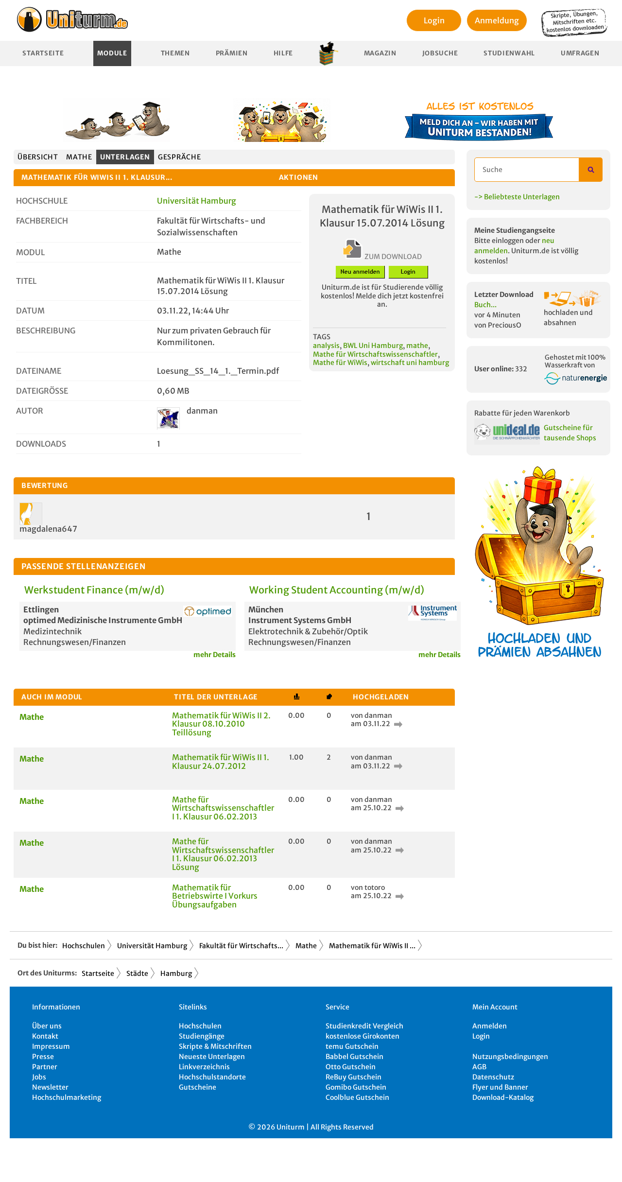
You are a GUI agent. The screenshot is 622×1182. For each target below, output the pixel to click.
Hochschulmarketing (66, 1097)
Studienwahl (509, 53)
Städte (137, 973)
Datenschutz (493, 1077)
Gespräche (179, 157)
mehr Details (214, 654)
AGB (479, 1066)
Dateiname (38, 371)
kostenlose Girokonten (362, 1036)
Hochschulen (83, 945)
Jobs (39, 1077)
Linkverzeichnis (204, 1066)
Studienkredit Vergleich (364, 1026)
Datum (30, 310)
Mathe (79, 157)
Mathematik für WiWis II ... (372, 945)
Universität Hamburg (196, 201)
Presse (43, 1056)
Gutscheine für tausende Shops (570, 432)
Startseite (43, 53)
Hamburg (176, 973)
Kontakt (45, 1036)
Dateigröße (42, 391)
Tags (321, 336)
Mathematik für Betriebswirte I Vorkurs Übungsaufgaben (215, 896)
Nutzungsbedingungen (510, 1056)
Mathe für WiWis (340, 362)
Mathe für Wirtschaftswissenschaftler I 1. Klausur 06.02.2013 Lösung (223, 854)
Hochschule (42, 201)
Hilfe (284, 53)
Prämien (232, 53)
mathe (417, 345)
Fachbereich (42, 221)
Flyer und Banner (500, 1087)
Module (112, 53)
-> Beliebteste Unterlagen (517, 196)
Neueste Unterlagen (212, 1056)
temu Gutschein (352, 1046)
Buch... (485, 304)
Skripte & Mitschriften (215, 1046)
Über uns (47, 1026)
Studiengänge (202, 1036)
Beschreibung (45, 330)
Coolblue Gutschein (357, 1097)
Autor (29, 411)
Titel (26, 281)
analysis (326, 345)
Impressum (51, 1046)
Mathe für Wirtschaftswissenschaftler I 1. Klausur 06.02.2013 (223, 808)
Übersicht (37, 157)
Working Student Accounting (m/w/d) (336, 590)
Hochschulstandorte (212, 1077)
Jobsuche (440, 53)
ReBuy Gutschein (353, 1077)
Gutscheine (197, 1087)
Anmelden (489, 1026)
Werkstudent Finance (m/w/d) (94, 590)
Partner (44, 1066)
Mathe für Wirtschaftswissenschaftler (375, 354)
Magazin (380, 53)
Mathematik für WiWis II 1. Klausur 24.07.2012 (220, 761)
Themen (175, 53)
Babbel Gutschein (354, 1056)
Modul (30, 252)
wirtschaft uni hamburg (410, 362)
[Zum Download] (397, 723)
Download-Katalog (503, 1097)
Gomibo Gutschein (356, 1087)
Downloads (41, 444)
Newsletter (50, 1087)
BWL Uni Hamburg (373, 345)
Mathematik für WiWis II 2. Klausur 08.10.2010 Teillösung (221, 724)
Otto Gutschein (351, 1066)
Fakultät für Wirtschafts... (241, 945)
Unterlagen (125, 157)
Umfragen (580, 53)
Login (434, 20)
